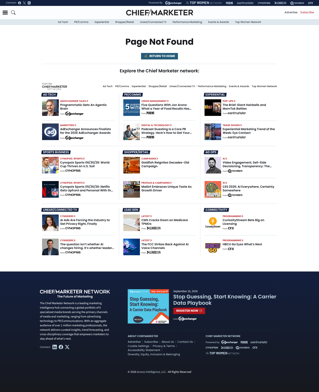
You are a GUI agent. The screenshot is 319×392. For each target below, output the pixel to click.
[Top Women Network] (204, 3)
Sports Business (56, 152)
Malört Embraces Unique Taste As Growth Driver (166, 188)
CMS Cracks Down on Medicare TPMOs (164, 222)
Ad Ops (210, 152)
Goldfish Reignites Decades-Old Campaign (165, 164)
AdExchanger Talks (73, 101)
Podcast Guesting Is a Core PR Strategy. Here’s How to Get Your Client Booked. (165, 132)
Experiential (102, 22)
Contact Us (185, 342)
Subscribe (307, 12)
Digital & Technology (155, 125)
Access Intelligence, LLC (151, 372)
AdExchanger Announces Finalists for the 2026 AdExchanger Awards (85, 131)
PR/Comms (81, 22)
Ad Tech (63, 22)
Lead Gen (131, 209)
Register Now (187, 311)
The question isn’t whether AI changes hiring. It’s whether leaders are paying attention (87, 247)
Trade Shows (231, 125)
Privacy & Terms (164, 346)
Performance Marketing (187, 22)
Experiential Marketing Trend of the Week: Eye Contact (249, 131)
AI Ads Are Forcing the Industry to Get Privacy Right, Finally (85, 222)
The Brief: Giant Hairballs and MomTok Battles (244, 107)
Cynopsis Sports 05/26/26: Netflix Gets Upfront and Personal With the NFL (86, 190)
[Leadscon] (153, 228)
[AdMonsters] (297, 3)
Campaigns (148, 158)
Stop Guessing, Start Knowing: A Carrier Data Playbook (224, 300)
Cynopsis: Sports (71, 158)
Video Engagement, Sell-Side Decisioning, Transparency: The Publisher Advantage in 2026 (246, 166)
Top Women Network (248, 22)
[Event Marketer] (245, 3)
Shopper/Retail (124, 22)
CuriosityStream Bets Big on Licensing (243, 222)
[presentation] (50, 107)
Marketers (67, 125)
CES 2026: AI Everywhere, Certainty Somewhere (248, 188)
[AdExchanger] (173, 3)
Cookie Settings (138, 346)
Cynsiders (66, 216)
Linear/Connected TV (153, 22)
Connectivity (216, 209)
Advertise (291, 12)
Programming (232, 216)
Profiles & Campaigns (155, 183)
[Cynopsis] (264, 3)
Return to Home (162, 56)
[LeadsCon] (280, 3)
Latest (145, 216)
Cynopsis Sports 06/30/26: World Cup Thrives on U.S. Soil (84, 164)
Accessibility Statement (144, 350)
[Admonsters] (235, 171)
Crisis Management (154, 101)
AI (224, 158)
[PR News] (229, 3)
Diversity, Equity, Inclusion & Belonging (154, 354)
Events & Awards (218, 22)
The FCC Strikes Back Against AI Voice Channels (165, 246)
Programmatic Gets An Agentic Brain (83, 107)
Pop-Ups (228, 101)
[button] (5, 13)
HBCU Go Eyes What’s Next (242, 244)
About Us (168, 342)
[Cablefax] (310, 3)
